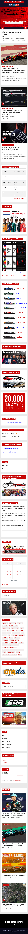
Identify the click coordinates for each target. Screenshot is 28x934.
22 (14, 574)
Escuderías (8, 21)
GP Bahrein (5, 637)
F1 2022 (17, 630)
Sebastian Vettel (6, 654)
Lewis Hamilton (13, 647)
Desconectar (5, 469)
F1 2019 (4, 630)
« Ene (3, 584)
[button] (21, 28)
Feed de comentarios (7, 744)
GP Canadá (5, 640)
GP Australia (21, 635)
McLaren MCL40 (21, 322)
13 (7, 571)
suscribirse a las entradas (9, 433)
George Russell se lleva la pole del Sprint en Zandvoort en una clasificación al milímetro (13, 815)
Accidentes (5, 623)
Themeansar (14, 931)
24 (20, 574)
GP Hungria (20, 642)
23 (17, 574)
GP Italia (4, 645)
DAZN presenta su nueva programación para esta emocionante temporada (10, 149)
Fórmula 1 (20, 23)
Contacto (5, 762)
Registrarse (5, 465)
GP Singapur (5, 647)
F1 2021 (13, 630)
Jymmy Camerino (15, 153)
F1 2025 (9, 633)
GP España (5, 642)
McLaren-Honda (6, 650)
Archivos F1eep (14, 21)
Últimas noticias (9, 66)
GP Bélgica (16, 637)
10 (20, 568)
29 (14, 577)
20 (7, 574)
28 (10, 577)
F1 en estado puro (13, 14)
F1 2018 (21, 628)
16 (17, 571)
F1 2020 (8, 630)
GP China (11, 640)
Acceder (4, 738)
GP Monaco (16, 645)
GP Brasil (11, 637)
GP (9, 635)
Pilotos (3, 21)
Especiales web (6, 628)
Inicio (3, 36)
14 (10, 571)
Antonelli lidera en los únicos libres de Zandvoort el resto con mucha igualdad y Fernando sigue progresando (13, 845)
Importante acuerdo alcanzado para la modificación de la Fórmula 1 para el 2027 (13, 508)
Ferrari (22, 633)
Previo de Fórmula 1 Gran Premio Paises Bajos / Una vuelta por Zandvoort (13, 905)
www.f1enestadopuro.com (16, 780)
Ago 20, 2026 (6, 878)
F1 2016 (12, 628)
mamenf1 (13, 76)
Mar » (7, 584)
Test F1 (4, 66)
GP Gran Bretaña (13, 642)
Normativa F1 (20, 650)
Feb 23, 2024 (6, 76)
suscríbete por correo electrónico (11, 436)
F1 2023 (22, 630)
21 (10, 574)
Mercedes (14, 650)
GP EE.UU (17, 640)
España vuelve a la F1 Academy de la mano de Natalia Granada (13, 527)
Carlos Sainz (20, 623)
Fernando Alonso (14, 23)
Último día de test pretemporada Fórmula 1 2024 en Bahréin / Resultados (13, 112)
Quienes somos (7, 759)
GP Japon (10, 645)
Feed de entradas (6, 741)
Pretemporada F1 (11, 652)
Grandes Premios (6, 794)
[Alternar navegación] (18, 28)
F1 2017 (17, 628)
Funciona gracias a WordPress (10, 930)
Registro (4, 735)
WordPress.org (6, 747)
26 (4, 577)
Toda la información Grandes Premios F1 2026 (14, 276)
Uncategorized (6, 854)
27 (7, 577)
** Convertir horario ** (20, 198)
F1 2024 (4, 633)
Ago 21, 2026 (6, 817)
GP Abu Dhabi (14, 635)
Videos (19, 654)
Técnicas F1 (7, 23)
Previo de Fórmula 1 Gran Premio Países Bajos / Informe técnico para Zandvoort (13, 874)
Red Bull (18, 652)
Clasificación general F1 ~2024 (14, 422)
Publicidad (5, 761)
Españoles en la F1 (21, 21)
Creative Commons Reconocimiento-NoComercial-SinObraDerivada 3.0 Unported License (12, 777)
